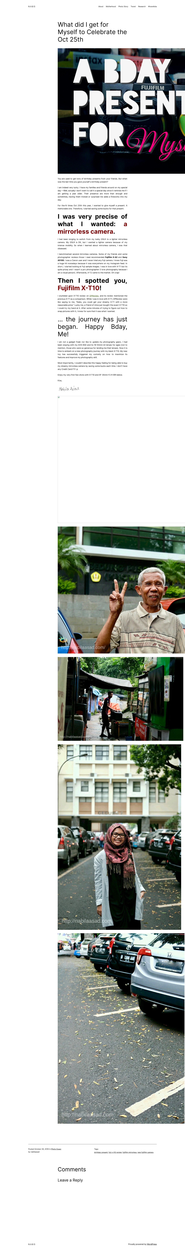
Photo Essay (56, 1149)
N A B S (31, 6)
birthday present (101, 1152)
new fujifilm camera (145, 1152)
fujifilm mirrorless (130, 1152)
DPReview (94, 296)
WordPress (152, 1244)
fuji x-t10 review (115, 1152)
